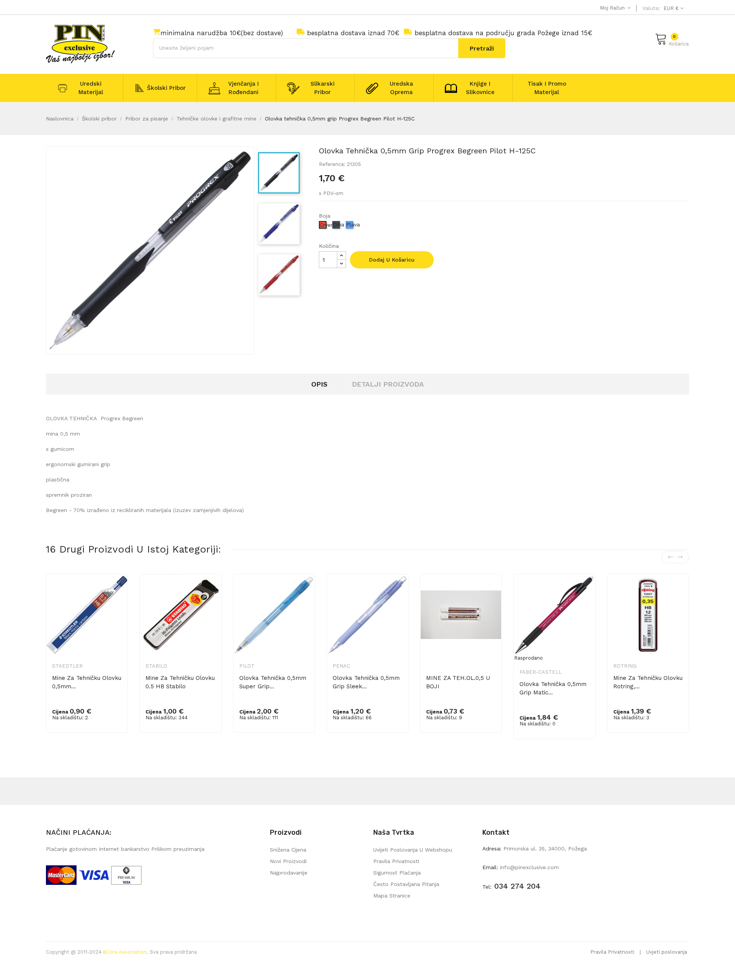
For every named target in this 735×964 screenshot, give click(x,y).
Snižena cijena (288, 850)
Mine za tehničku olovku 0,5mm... (86, 682)
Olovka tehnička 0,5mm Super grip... (272, 682)
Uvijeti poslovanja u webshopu (412, 850)
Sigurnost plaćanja (397, 873)
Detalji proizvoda (388, 384)
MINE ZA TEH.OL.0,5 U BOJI (458, 682)
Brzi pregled (117, 593)
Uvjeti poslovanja (666, 952)
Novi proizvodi (288, 861)
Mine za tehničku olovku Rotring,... (648, 682)
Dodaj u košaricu (392, 260)
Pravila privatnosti (396, 861)
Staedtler (67, 666)
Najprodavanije (288, 873)
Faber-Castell (540, 672)
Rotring (625, 666)
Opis (319, 384)
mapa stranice (391, 895)
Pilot (247, 666)
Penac (341, 666)
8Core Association (125, 952)
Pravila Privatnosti (612, 952)
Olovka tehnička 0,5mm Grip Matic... (552, 688)
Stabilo (156, 666)
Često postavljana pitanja (406, 884)
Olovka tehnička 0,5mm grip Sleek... (366, 682)
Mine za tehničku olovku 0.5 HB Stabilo (180, 682)
